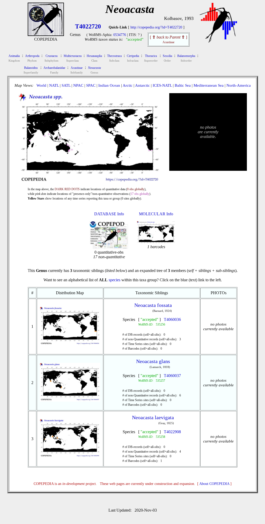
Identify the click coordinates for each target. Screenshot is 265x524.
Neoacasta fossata (153, 305)
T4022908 (172, 432)
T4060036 (172, 319)
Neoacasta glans (153, 361)
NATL (54, 85)
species (114, 280)
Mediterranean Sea (209, 85)
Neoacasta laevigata (153, 417)
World (41, 85)
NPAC (78, 85)
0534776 (119, 35)
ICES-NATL (162, 85)
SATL (66, 85)
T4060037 (172, 375)
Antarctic (142, 85)
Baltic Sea (183, 85)
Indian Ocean (109, 85)
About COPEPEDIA (214, 484)
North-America (238, 85)
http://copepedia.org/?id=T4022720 (156, 27)
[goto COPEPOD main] (218, 41)
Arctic (127, 85)
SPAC (90, 85)
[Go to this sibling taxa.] (70, 344)
